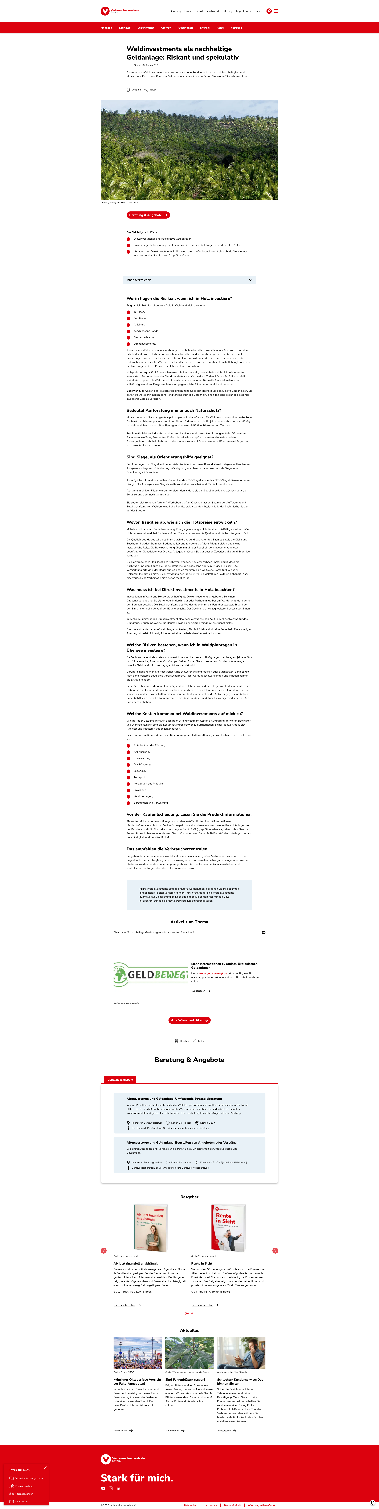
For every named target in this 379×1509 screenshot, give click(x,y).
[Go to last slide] (104, 1251)
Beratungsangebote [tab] (120, 1079)
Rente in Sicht (201, 1263)
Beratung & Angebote (145, 215)
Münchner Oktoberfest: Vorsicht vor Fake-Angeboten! (137, 1382)
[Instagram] (111, 1488)
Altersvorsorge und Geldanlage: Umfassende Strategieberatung (174, 1099)
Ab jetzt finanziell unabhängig (136, 1263)
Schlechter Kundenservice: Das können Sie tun (240, 1382)
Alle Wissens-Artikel (187, 1020)
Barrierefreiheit (232, 1505)
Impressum (211, 1505)
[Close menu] (45, 1467)
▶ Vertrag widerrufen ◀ (261, 1505)
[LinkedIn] (118, 1488)
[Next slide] (275, 1251)
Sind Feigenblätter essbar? (185, 1380)
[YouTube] (103, 1488)
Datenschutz (191, 1505)
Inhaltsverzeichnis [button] (139, 280)
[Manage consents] (372, 1502)
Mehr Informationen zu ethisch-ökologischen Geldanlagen (224, 966)
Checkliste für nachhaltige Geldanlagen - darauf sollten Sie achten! (154, 932)
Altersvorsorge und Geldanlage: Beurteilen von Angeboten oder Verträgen (183, 1142)
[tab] (187, 1313)
